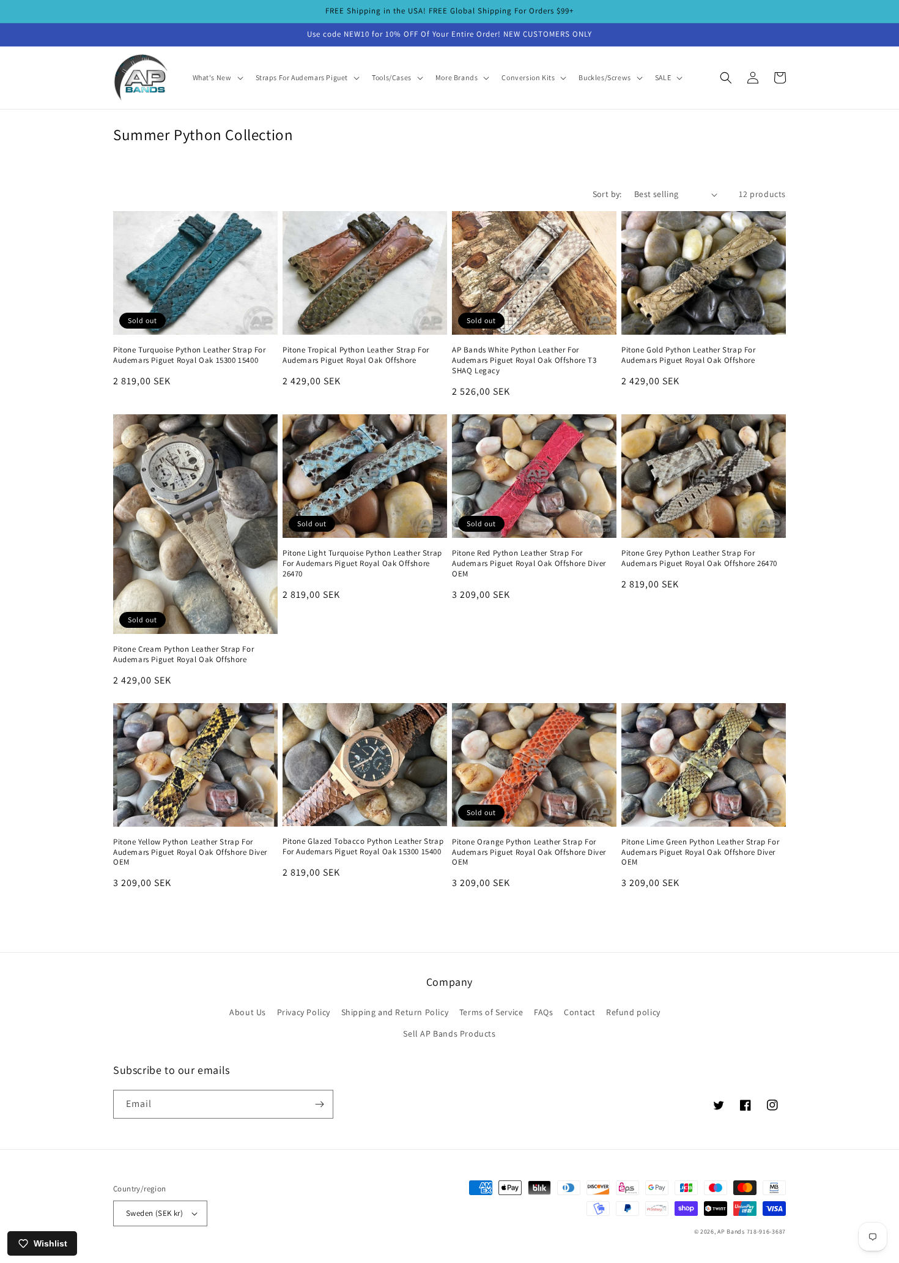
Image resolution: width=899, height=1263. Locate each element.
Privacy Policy (303, 1012)
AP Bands (731, 1231)
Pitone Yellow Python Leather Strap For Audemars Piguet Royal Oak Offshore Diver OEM (190, 852)
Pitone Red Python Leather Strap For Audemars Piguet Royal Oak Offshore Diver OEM (529, 563)
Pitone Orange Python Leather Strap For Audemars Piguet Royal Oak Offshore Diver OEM (529, 852)
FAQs (543, 1012)
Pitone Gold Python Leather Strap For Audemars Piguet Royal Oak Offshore (688, 355)
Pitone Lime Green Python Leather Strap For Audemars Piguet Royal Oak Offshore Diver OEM (700, 852)
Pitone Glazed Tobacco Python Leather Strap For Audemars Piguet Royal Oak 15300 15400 (363, 846)
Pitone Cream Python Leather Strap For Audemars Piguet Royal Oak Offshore (183, 654)
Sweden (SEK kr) (154, 1213)
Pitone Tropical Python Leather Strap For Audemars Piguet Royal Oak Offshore (356, 355)
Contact (579, 1012)
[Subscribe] (319, 1104)
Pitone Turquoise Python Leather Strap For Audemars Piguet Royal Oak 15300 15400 (189, 355)
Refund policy (633, 1012)
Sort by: (607, 193)
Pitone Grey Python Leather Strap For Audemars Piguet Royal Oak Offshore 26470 (699, 558)
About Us (247, 1012)
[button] (216, 77)
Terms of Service (491, 1012)
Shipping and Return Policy (395, 1012)
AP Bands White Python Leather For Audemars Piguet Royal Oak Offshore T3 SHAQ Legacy (524, 360)
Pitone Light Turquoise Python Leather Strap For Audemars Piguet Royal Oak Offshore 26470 (362, 563)
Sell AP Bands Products (449, 1033)
